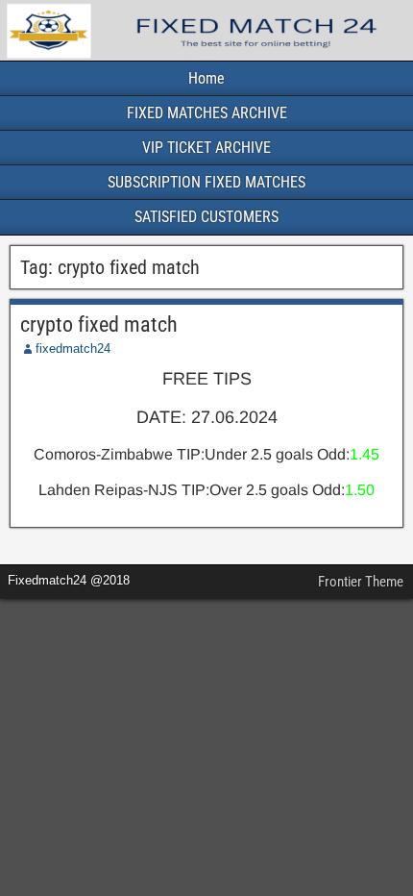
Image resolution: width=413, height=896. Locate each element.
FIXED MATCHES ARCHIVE (207, 113)
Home (206, 78)
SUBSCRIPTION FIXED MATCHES (206, 182)
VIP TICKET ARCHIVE (206, 147)
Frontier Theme (360, 581)
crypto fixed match (99, 324)
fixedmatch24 (73, 348)
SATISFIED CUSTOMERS (206, 217)
